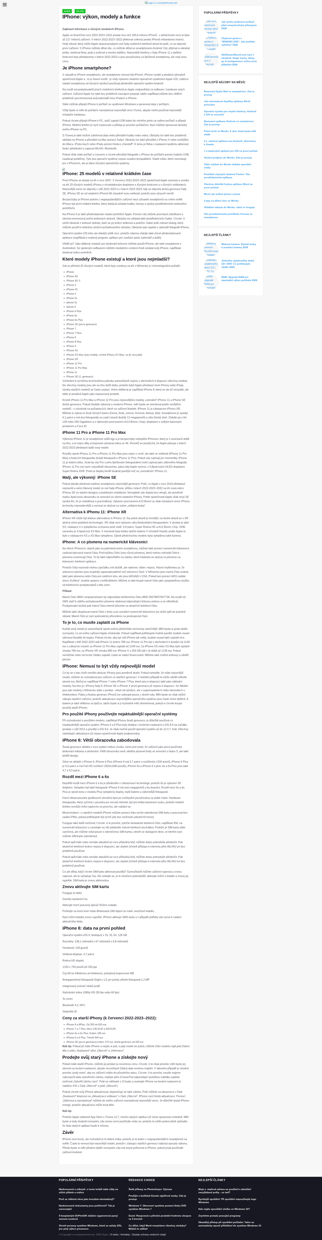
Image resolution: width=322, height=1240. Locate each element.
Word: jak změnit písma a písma (222, 194)
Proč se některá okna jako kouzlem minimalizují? (87, 1199)
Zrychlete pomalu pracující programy (219, 1215)
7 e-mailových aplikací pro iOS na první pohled (230, 151)
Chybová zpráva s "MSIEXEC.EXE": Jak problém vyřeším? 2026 (238, 41)
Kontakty (125, 1234)
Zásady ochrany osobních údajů (149, 1234)
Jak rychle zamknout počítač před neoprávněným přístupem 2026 (239, 25)
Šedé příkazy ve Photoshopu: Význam (150, 1189)
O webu (114, 1234)
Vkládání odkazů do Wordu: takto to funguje (229, 207)
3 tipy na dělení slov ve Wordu (221, 200)
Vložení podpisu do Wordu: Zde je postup (228, 157)
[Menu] (5, 5)
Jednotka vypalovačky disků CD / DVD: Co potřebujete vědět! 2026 (237, 263)
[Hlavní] (161, 2)
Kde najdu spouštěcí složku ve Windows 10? (224, 1209)
